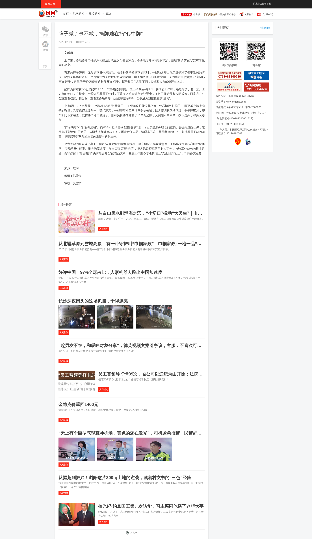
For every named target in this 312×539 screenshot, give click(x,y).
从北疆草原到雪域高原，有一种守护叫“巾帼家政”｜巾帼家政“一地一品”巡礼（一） (138, 243)
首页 (66, 13)
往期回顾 (265, 27)
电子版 (196, 14)
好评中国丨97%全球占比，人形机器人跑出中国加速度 (110, 272)
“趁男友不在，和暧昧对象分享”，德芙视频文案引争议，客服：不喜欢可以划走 (134, 345)
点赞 (45, 61)
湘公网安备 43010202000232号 (235, 118)
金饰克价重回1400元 (78, 404)
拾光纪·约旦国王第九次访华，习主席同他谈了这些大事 (151, 506)
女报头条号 (268, 14)
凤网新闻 (78, 13)
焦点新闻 (94, 13)
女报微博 (249, 14)
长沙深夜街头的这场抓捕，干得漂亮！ (95, 300)
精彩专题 (64, 493)
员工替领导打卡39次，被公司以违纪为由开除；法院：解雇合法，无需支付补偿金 (176, 373)
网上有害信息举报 (262, 3)
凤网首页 (51, 4)
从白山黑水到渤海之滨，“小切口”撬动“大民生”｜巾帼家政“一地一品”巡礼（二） (176, 213)
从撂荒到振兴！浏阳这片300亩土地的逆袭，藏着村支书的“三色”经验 (124, 477)
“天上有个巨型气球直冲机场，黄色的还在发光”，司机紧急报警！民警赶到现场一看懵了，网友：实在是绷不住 (164, 433)
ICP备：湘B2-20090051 (230, 124)
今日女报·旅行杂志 (226, 14)
